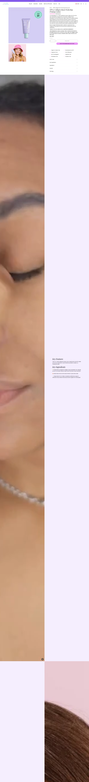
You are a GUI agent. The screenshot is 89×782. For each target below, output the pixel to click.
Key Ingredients (53, 62)
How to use (52, 59)
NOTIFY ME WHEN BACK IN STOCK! (67, 43)
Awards (51, 68)
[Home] (6, 4)
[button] (64, 14)
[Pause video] (42, 659)
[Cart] (86, 4)
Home (51, 7)
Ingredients (52, 65)
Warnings (51, 71)
